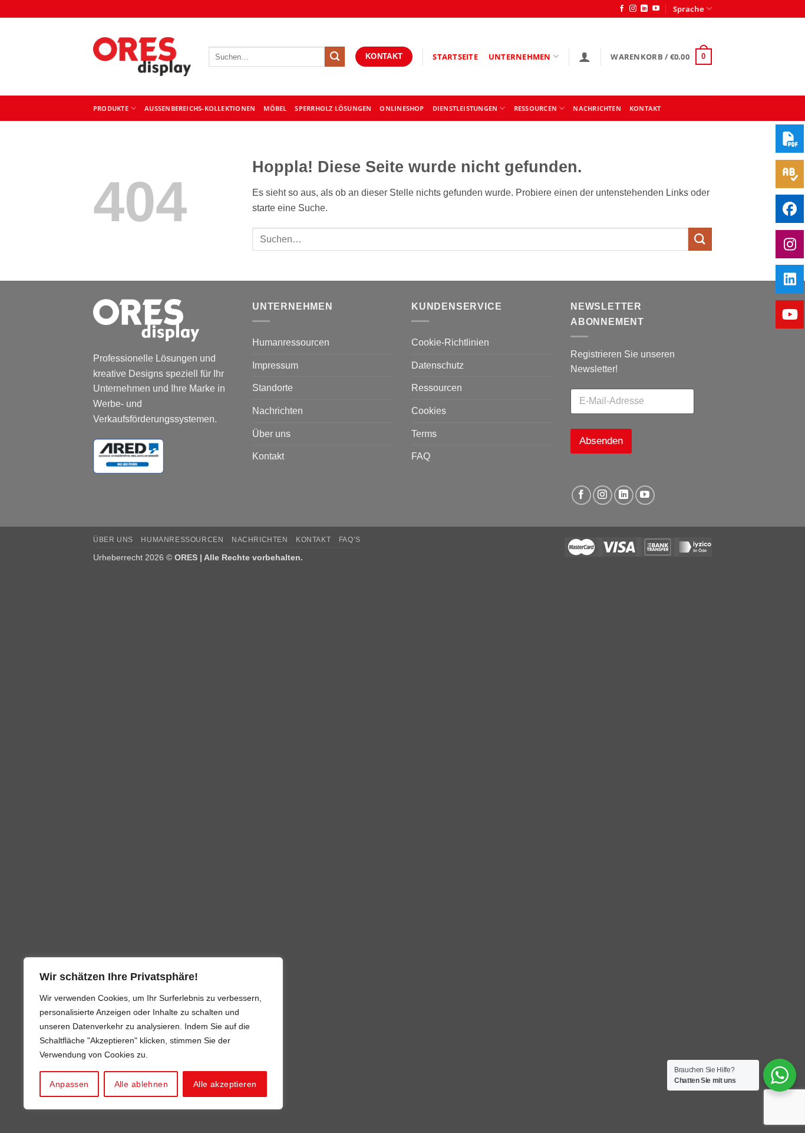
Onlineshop (402, 108)
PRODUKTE (110, 108)
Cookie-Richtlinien (450, 342)
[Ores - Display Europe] (142, 57)
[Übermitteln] (335, 57)
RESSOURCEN (535, 108)
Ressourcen (436, 388)
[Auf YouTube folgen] (655, 9)
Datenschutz (437, 365)
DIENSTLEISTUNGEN (465, 108)
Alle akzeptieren (225, 1084)
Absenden (601, 440)
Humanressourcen (290, 342)
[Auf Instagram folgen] (632, 9)
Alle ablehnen (141, 1084)
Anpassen (69, 1084)
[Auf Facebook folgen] (621, 9)
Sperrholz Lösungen (333, 108)
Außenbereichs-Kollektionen (199, 108)
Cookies (428, 411)
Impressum (275, 365)
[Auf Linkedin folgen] (644, 9)
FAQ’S (350, 540)
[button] (584, 57)
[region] (153, 1033)
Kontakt (268, 456)
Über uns (271, 434)
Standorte (272, 388)
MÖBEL (274, 108)
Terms (424, 434)
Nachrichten (597, 108)
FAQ (420, 456)
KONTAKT (645, 108)
